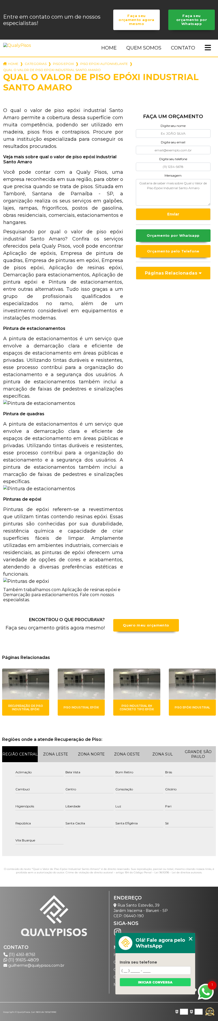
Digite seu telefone (173, 159)
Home (109, 48)
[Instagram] (117, 932)
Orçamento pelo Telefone (173, 251)
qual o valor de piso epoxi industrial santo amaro (52, 70)
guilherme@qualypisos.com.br (35, 965)
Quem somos (143, 48)
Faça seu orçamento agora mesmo (136, 20)
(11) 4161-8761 (21, 954)
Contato (183, 48)
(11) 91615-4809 (23, 959)
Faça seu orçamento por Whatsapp (191, 20)
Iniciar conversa (155, 982)
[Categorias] (208, 48)
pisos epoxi (63, 64)
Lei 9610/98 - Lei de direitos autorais (178, 872)
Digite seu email (173, 142)
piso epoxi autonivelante (104, 64)
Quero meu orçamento (146, 625)
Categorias (36, 64)
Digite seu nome (173, 126)
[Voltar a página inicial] (18, 45)
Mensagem (173, 175)
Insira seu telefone (138, 962)
